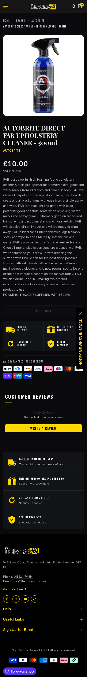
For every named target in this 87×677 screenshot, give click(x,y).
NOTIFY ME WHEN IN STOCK (81, 342)
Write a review (43, 428)
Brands (20, 20)
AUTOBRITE (37, 20)
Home (6, 20)
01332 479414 (23, 576)
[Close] (81, 313)
